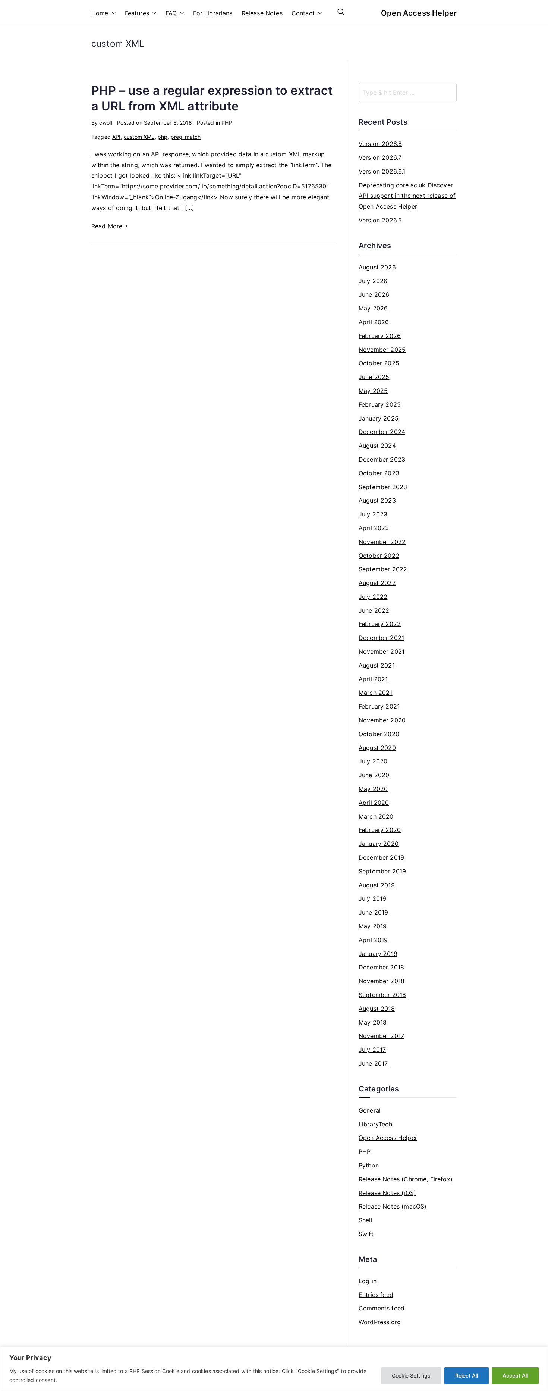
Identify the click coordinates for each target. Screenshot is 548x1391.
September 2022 (383, 569)
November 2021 (381, 651)
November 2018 (381, 981)
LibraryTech (375, 1124)
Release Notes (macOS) (392, 1206)
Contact (303, 13)
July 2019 (372, 898)
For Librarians (212, 13)
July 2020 (373, 761)
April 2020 (374, 802)
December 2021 (381, 637)
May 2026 (373, 308)
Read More (106, 226)
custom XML (139, 137)
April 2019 (373, 940)
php (162, 137)
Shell (365, 1220)
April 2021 (373, 679)
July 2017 (372, 1049)
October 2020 (379, 734)
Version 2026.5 (380, 220)
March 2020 (376, 816)
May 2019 (373, 926)
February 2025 (380, 404)
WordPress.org (380, 1322)
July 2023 (373, 514)
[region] (274, 1369)
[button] (112, 13)
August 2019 (377, 885)
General (370, 1110)
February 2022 (380, 624)
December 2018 (381, 967)
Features (137, 13)
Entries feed (376, 1294)
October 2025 (379, 363)
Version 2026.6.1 (382, 171)
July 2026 (373, 281)
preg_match (186, 137)
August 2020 (377, 747)
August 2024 (377, 445)
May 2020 (373, 789)
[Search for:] (407, 92)
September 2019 (382, 871)
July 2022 (373, 596)
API (116, 137)
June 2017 (373, 1063)
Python (369, 1165)
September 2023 (383, 487)
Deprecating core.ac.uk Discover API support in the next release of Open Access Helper (407, 195)
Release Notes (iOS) (387, 1193)
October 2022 (379, 555)
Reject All (466, 1375)
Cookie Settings (411, 1375)
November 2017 (381, 1036)
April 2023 (374, 528)
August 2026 (377, 267)
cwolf (106, 122)
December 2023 (382, 459)
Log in (368, 1281)
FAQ (171, 13)
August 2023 (377, 500)
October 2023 (379, 473)
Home (99, 13)
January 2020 (379, 843)
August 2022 (377, 583)
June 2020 (374, 775)
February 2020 (380, 830)
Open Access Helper (419, 13)
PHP (226, 122)
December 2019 (381, 857)
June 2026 (374, 294)
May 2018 (373, 1022)
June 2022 (374, 610)
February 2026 (380, 336)
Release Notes (262, 13)
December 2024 (382, 431)
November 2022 (382, 542)
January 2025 (379, 418)
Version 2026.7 (380, 157)
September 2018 (382, 994)
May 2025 (373, 390)
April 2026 (374, 322)
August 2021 (377, 665)
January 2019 (378, 953)
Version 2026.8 (380, 143)
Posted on (154, 122)
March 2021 (376, 692)
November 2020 (382, 720)
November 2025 (382, 349)
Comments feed (381, 1308)
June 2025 (374, 377)
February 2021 (379, 706)
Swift (366, 1234)
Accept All (515, 1375)
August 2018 (377, 1008)
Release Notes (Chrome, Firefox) (406, 1179)
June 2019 (373, 912)
